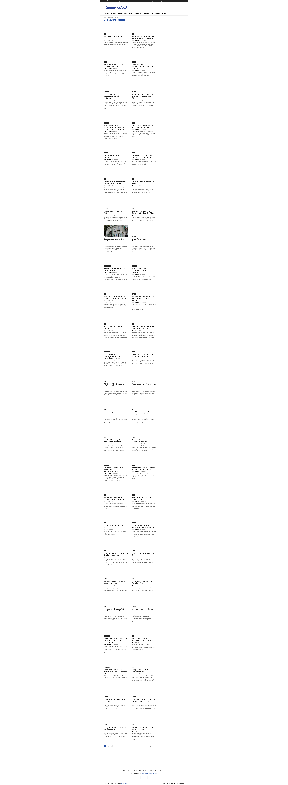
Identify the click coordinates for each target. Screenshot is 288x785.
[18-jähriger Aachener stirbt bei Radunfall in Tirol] (144, 573)
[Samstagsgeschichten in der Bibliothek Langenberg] (116, 57)
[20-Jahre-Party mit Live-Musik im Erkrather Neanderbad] (144, 432)
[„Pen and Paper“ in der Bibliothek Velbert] (116, 404)
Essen (105, 724)
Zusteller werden (128, 1)
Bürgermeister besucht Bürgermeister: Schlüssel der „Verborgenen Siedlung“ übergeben (116, 127)
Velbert (105, 61)
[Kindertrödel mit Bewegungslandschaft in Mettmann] (116, 86)
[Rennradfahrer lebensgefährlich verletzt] (116, 517)
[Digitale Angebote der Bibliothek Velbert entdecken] (116, 573)
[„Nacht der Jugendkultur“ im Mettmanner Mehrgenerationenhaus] (116, 460)
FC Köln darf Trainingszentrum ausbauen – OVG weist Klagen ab (115, 385)
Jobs (152, 13)
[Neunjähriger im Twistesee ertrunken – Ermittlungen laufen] (116, 490)
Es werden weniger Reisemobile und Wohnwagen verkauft (115, 182)
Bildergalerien (122, 13)
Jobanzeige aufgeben (166, 1)
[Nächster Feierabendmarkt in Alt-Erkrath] (144, 545)
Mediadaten (165, 783)
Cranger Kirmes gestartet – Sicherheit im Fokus (141, 671)
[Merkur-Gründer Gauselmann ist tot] (116, 29)
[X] (183, 1)
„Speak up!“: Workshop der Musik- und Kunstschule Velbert (143, 126)
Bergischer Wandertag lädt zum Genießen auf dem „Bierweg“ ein (143, 37)
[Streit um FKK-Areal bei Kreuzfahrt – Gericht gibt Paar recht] (144, 318)
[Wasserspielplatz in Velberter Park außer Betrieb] (144, 376)
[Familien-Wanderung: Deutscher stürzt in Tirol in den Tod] (116, 432)
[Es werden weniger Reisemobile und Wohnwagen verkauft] (116, 174)
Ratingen (134, 61)
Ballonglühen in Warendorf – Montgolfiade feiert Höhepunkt (142, 639)
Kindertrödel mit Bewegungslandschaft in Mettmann (112, 96)
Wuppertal (134, 294)
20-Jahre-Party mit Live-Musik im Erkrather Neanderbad (143, 441)
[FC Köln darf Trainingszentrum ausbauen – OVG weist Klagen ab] (116, 376)
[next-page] (121, 746)
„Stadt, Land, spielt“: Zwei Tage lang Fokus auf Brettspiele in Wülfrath (142, 96)
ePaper (131, 13)
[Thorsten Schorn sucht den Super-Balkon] (144, 174)
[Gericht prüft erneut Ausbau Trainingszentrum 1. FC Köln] (144, 404)
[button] (182, 13)
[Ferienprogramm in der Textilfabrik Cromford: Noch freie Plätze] (144, 691)
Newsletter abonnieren (146, 1)
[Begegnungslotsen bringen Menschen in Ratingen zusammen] (144, 517)
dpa (105, 34)
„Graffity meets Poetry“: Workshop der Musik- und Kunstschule (144, 468)
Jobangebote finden (156, 1)
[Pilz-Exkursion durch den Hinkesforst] (116, 147)
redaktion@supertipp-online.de (149, 773)
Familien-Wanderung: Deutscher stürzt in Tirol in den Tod (115, 441)
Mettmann (106, 91)
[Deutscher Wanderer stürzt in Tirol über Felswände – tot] (116, 545)
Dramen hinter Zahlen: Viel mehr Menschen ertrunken (143, 728)
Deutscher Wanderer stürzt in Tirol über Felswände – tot (116, 554)
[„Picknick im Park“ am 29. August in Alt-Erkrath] (116, 691)
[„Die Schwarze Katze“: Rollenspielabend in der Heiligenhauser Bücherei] (116, 346)
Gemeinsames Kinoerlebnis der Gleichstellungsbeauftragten (114, 240)
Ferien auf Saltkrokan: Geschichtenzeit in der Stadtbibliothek (139, 270)
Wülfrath (133, 91)
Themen (113, 13)
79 (117, 746)
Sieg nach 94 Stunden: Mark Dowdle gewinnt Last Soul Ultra (143, 212)
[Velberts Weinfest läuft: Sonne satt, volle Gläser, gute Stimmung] (116, 662)
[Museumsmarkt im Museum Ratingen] (116, 203)
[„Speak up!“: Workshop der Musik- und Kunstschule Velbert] (144, 118)
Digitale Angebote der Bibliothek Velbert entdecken (115, 582)
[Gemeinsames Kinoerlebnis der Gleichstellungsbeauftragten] (116, 231)
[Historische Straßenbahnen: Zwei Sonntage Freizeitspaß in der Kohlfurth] (144, 289)
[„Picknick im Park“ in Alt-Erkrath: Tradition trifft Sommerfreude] (144, 147)
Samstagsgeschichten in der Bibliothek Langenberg (113, 65)
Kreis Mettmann (107, 265)
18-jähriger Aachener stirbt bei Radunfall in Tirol (142, 582)
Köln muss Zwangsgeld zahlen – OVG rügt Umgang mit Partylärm (115, 297)
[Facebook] (180, 1)
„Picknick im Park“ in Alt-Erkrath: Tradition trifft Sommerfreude (143, 156)
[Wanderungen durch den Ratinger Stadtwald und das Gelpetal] (116, 601)
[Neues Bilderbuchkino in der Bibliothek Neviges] (144, 490)
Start (105, 17)
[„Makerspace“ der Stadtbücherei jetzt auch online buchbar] (144, 346)
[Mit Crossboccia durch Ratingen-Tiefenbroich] (144, 601)
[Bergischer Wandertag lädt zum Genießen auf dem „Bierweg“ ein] (144, 29)
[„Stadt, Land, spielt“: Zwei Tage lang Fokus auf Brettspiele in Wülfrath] (144, 86)
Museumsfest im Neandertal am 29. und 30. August (115, 269)
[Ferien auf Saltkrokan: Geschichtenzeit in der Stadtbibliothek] (144, 261)
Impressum (135, 1)
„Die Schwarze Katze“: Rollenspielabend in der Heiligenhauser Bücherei (112, 356)
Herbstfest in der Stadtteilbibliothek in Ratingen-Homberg (142, 66)
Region (107, 13)
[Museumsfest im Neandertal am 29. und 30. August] (116, 261)
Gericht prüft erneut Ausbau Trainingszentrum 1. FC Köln (141, 413)
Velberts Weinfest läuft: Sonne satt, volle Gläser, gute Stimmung (115, 671)
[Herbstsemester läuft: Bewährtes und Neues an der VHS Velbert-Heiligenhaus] (116, 631)
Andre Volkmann (135, 40)
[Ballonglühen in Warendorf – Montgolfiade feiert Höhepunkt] (144, 631)
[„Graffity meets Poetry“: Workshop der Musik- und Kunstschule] (144, 460)
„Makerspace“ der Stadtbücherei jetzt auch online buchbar (143, 355)
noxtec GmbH (124, 783)
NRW (133, 34)
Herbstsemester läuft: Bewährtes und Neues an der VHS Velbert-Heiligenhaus (115, 640)
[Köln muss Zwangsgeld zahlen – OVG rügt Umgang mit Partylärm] (116, 289)
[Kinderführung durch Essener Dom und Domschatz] (116, 719)
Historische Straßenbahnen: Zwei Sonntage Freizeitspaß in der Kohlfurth (143, 298)
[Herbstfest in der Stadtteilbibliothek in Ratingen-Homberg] (144, 57)
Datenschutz (172, 783)
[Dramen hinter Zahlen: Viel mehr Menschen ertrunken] (144, 719)
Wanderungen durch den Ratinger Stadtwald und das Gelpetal (115, 610)
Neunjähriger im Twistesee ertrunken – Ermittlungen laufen (115, 498)
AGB (140, 1)
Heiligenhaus (106, 351)
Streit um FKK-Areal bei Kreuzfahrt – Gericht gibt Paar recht (144, 327)
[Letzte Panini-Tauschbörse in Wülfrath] (144, 231)
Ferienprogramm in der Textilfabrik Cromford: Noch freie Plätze (143, 700)
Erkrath (133, 152)
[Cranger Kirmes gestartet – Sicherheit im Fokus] (144, 662)
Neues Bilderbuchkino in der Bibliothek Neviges (141, 498)
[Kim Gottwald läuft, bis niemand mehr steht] (116, 318)
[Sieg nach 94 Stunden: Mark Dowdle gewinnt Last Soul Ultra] (144, 203)
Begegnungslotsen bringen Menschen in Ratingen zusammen (143, 526)
